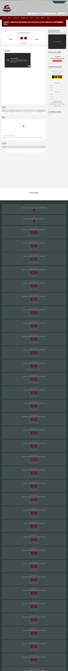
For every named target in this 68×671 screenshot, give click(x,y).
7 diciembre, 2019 (34, 415)
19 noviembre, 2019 (34, 255)
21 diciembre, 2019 (34, 575)
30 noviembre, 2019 (34, 335)
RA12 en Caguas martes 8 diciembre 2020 (34, 670)
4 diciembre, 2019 (34, 375)
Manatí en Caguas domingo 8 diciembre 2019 (34, 430)
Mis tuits (49, 114)
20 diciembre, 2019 (34, 562)
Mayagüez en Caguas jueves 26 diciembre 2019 (34, 617)
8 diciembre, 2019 (34, 428)
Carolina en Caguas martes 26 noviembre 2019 (34, 323)
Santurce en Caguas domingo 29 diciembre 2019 (34, 657)
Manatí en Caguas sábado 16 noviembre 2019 (34, 243)
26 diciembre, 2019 (34, 615)
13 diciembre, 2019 (34, 495)
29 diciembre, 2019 (34, 655)
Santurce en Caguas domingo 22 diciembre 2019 (34, 590)
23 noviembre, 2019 (34, 308)
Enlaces (48, 17)
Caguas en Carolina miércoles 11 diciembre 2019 (34, 470)
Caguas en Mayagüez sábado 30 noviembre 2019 (34, 336)
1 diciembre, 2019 (34, 348)
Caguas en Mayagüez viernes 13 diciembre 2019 (34, 496)
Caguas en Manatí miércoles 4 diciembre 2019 (34, 376)
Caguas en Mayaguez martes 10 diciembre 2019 (34, 456)
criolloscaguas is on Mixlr (51, 63)
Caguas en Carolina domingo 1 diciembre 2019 (34, 349)
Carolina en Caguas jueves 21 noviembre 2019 (34, 283)
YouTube (59, 106)
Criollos (3, 151)
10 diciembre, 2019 (34, 455)
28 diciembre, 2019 (34, 642)
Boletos (9, 17)
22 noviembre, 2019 (34, 295)
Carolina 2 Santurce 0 (57, 73)
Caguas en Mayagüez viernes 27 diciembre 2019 (34, 630)
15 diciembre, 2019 (34, 508)
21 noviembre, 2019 (34, 281)
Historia (42, 17)
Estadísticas (16, 17)
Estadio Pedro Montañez (9, 135)
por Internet (58, 104)
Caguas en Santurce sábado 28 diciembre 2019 (34, 643)
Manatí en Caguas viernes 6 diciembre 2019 (34, 403)
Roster (31, 17)
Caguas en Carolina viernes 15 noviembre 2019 (34, 229)
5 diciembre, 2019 (34, 388)
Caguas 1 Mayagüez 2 (57, 72)
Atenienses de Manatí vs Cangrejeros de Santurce (34, 207)
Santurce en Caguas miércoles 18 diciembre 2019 (34, 550)
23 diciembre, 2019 (34, 602)
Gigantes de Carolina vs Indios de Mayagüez (34, 218)
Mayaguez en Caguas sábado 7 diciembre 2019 (34, 416)
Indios (3, 149)
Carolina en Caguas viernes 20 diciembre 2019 (34, 563)
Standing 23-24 (24, 17)
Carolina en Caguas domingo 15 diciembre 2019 (34, 510)
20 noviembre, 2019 (34, 268)
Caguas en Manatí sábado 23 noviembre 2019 (34, 309)
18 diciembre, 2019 (34, 548)
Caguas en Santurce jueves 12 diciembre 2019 (34, 483)
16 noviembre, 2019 (34, 241)
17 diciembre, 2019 (34, 522)
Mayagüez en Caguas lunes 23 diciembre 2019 (34, 603)
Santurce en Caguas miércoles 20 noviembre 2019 (34, 269)
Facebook (63, 104)
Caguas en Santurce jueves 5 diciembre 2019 (34, 390)
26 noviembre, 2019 (34, 321)
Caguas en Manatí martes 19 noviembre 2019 (34, 256)
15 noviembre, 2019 (34, 228)
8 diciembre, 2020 (34, 669)
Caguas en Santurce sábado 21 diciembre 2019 (34, 577)
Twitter (55, 106)
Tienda (37, 17)
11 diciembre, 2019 (34, 468)
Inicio (4, 17)
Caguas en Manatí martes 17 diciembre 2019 (34, 523)
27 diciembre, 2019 (34, 629)
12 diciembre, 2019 (34, 482)
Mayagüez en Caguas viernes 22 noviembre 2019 (34, 296)
